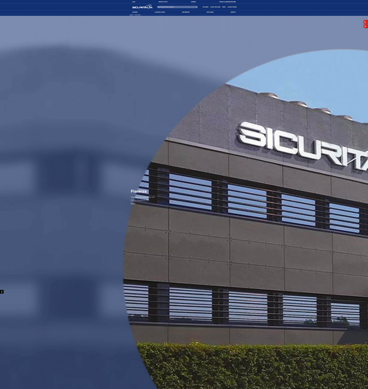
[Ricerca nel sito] (196, 7)
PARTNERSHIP (186, 12)
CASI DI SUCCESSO (215, 7)
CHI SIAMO (205, 7)
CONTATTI (233, 12)
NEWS (223, 7)
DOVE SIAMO (210, 12)
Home (131, 15)
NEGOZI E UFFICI (163, 1)
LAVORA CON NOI (232, 7)
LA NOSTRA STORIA (160, 12)
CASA (133, 1)
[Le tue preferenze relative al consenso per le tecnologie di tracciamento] (2, 292)
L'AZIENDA (135, 12)
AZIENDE (193, 1)
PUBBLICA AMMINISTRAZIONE (227, 1)
